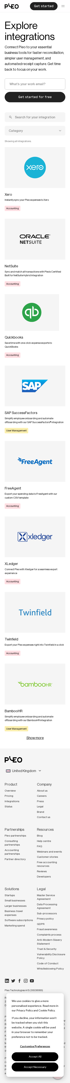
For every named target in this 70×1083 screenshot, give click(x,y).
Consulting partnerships (12, 842)
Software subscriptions (19, 920)
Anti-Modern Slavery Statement (49, 941)
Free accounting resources (47, 864)
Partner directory (15, 859)
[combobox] (35, 130)
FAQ (39, 846)
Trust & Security (46, 948)
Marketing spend (15, 925)
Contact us (43, 817)
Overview (10, 790)
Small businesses (15, 900)
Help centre (44, 841)
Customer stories (47, 856)
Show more (35, 738)
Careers (42, 795)
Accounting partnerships (12, 851)
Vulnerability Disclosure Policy (51, 956)
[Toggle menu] (63, 6)
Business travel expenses (14, 912)
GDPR (41, 924)
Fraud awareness (47, 929)
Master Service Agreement (46, 897)
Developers (44, 876)
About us (42, 790)
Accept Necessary (35, 1067)
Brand (40, 811)
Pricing (9, 795)
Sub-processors (47, 913)
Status (8, 806)
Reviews (42, 871)
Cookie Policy (46, 1010)
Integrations (12, 801)
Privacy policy (45, 918)
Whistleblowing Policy (50, 968)
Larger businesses (16, 905)
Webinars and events (49, 851)
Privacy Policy (24, 1010)
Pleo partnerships (15, 835)
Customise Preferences (35, 1046)
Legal (40, 806)
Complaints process (49, 934)
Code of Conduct (47, 963)
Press (40, 801)
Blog (40, 835)
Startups (10, 895)
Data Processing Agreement (47, 906)
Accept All (35, 1056)
